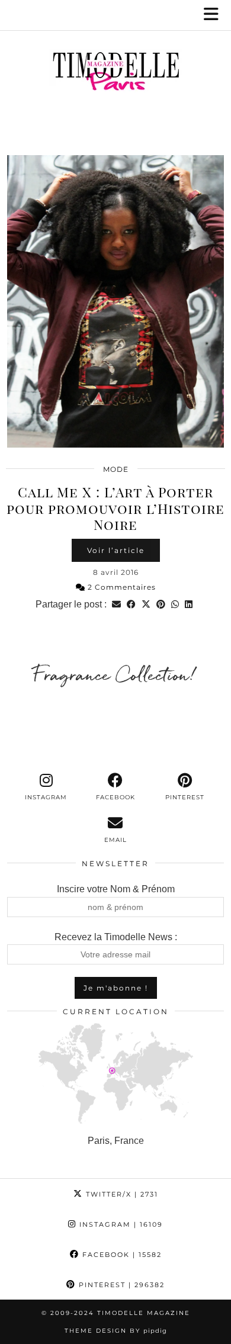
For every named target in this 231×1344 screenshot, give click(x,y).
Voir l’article (116, 550)
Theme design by (116, 1331)
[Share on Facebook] (131, 604)
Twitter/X (120, 1194)
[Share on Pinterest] (160, 604)
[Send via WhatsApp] (175, 604)
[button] (215, 15)
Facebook (120, 1254)
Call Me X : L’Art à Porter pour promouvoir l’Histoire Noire (115, 508)
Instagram (119, 1224)
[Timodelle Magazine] (115, 73)
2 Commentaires (120, 587)
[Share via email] (116, 604)
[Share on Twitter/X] (146, 604)
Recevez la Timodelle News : (115, 937)
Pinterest (120, 1285)
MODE (116, 469)
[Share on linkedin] (188, 604)
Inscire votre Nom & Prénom (116, 889)
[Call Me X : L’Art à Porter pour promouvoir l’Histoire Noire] (115, 301)
